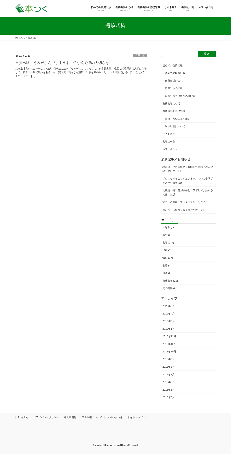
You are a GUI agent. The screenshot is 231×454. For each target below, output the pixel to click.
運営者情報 (70, 417)
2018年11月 (169, 343)
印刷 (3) (166, 250)
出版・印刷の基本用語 (177, 118)
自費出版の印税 (174, 88)
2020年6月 (168, 306)
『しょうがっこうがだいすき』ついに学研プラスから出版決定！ (187, 180)
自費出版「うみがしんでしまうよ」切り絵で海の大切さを (62, 63)
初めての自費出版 (172, 65)
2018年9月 (168, 359)
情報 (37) (167, 257)
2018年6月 (168, 382)
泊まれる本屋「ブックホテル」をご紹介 (185, 202)
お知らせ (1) (169, 227)
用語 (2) (166, 273)
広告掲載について (92, 417)
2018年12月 (169, 336)
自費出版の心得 (171, 103)
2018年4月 (168, 397)
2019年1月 (168, 328)
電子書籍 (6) (169, 288)
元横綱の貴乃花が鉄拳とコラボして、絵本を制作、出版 (187, 192)
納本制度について (175, 126)
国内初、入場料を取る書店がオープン (183, 209)
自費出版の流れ (174, 80)
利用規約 (23, 417)
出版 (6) (166, 235)
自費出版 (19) (170, 280)
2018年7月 (168, 374)
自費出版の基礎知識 (173, 111)
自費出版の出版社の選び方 (180, 96)
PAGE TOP (222, 437)
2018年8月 (168, 366)
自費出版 (140, 55)
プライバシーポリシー (46, 417)
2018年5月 (168, 389)
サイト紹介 (168, 133)
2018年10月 (169, 351)
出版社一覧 (168, 141)
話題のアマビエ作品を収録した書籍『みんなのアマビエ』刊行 (187, 168)
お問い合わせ (170, 149)
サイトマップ (135, 417)
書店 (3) (166, 265)
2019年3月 (168, 321)
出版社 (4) (168, 242)
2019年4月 (168, 313)
